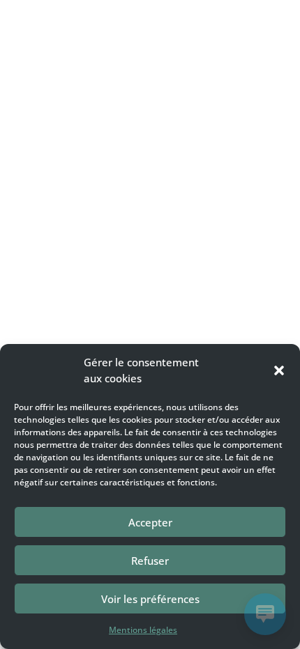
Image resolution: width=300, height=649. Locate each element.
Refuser (150, 561)
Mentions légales (143, 630)
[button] (279, 370)
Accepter (150, 522)
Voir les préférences (150, 599)
